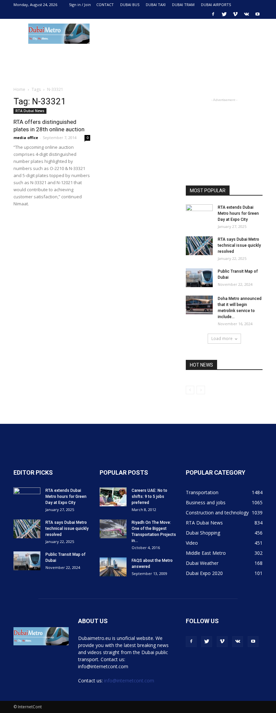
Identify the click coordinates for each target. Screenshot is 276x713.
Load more (222, 338)
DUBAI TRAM (183, 4)
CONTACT (105, 4)
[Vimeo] (235, 14)
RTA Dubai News (29, 110)
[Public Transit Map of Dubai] (199, 277)
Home (19, 89)
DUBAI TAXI (156, 4)
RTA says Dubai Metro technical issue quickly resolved (239, 245)
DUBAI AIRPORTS (216, 4)
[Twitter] (224, 14)
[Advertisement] (183, 34)
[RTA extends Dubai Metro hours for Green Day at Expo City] (199, 213)
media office (25, 137)
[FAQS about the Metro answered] (113, 566)
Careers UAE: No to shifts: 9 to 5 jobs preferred (149, 496)
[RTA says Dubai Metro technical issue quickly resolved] (199, 245)
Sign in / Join (80, 4)
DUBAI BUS (129, 4)
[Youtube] (257, 14)
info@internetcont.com (129, 680)
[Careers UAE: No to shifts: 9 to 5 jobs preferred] (113, 496)
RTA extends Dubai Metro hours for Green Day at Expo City (238, 213)
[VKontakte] (246, 14)
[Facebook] (213, 14)
